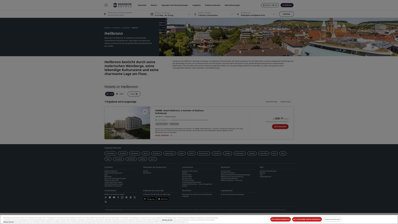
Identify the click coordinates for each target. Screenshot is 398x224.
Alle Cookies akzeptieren (280, 219)
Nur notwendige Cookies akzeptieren (307, 219)
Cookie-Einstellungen (332, 219)
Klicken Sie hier (167, 220)
